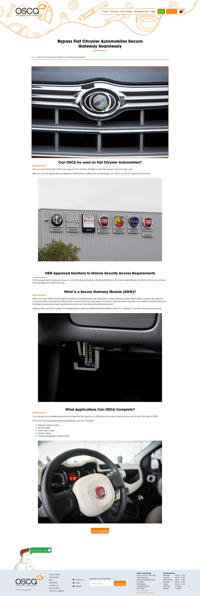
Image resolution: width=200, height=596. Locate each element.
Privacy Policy (54, 588)
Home (105, 11)
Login (152, 11)
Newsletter (53, 583)
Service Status (54, 574)
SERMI (161, 11)
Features (114, 11)
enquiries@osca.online (145, 593)
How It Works (126, 11)
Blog (33, 57)
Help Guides (54, 577)
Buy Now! (171, 11)
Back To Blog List (100, 530)
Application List (141, 11)
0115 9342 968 (142, 590)
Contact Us (53, 585)
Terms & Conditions (56, 591)
